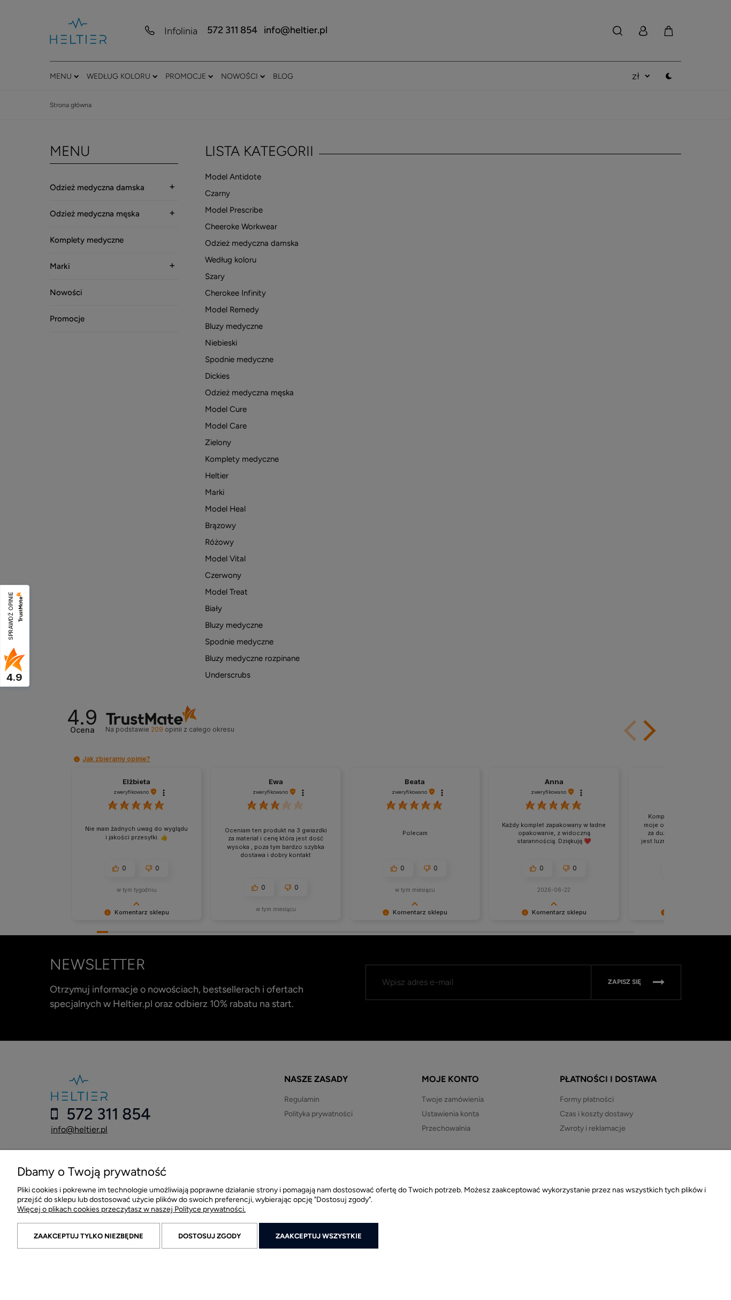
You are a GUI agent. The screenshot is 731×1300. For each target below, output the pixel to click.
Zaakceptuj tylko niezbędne (88, 1236)
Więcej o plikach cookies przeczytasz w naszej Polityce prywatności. (131, 1209)
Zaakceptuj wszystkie (319, 1236)
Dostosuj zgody (209, 1236)
